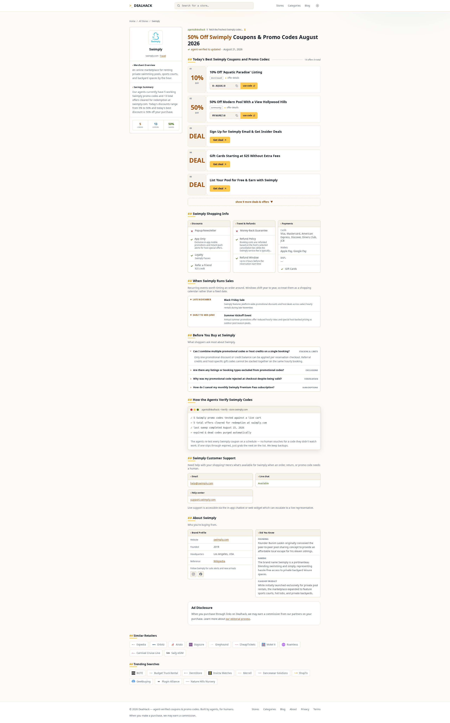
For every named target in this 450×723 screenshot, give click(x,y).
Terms (317, 709)
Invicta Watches (222, 673)
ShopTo (303, 673)
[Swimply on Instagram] (193, 574)
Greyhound (222, 644)
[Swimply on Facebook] (201, 574)
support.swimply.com (203, 499)
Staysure (199, 644)
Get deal (218, 140)
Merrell (247, 673)
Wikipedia (219, 561)
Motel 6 (271, 644)
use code (247, 85)
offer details (232, 77)
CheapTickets (247, 644)
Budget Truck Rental (166, 673)
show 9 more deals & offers (254, 201)
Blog (307, 5)
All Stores (143, 21)
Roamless (292, 644)
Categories (294, 5)
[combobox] (214, 5)
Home (132, 21)
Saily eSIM (177, 653)
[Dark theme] (317, 5)
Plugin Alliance (170, 681)
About (293, 709)
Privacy (305, 709)
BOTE (140, 673)
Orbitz (161, 644)
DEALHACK (140, 5)
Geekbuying (144, 681)
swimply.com (221, 539)
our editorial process (238, 618)
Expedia (141, 644)
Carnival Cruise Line (148, 653)
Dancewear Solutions (275, 673)
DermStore (195, 673)
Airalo (179, 644)
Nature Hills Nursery (203, 681)
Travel (163, 55)
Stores (280, 5)
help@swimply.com (201, 483)
